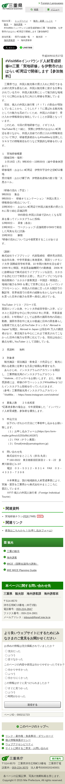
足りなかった (15, 659)
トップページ (21, 21)
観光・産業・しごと (43, 21)
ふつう (12, 655)
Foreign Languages (52, 3)
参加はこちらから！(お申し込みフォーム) (28, 530)
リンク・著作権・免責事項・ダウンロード (29, 736)
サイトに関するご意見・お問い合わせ (26, 748)
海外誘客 (18, 24)
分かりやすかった (18, 669)
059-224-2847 (24, 609)
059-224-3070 (20, 767)
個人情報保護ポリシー (18, 740)
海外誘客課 (9, 40)
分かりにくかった (18, 677)
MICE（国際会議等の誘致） (22, 563)
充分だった (14, 651)
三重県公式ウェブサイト (12, 6)
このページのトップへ (34, 726)
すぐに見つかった (18, 688)
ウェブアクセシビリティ (19, 744)
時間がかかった (17, 696)
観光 (6, 24)
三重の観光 (13, 551)
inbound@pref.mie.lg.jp (37, 617)
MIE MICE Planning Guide (22, 570)
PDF (26, 516)
